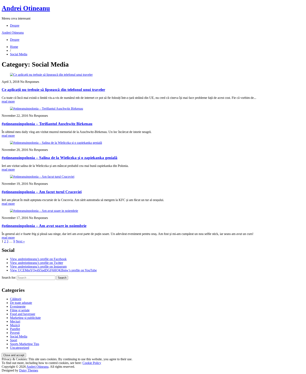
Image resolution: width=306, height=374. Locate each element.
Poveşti (15, 332)
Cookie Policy (91, 363)
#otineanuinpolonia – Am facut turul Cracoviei (42, 192)
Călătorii (15, 299)
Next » (20, 241)
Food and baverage (22, 314)
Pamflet (15, 329)
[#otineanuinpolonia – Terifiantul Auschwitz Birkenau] (46, 108)
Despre (14, 25)
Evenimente (18, 306)
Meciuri (15, 321)
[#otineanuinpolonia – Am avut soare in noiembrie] (44, 210)
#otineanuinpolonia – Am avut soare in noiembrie (44, 226)
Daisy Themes (28, 370)
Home (14, 46)
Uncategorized (19, 347)
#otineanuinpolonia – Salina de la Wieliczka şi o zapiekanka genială (59, 157)
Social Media (18, 54)
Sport (13, 340)
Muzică (15, 325)
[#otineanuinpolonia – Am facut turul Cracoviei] (42, 176)
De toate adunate (21, 302)
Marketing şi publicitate (25, 317)
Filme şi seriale (20, 310)
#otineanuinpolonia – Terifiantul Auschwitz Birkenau (47, 124)
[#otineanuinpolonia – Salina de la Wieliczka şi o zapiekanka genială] (56, 142)
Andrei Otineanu (26, 8)
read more (8, 101)
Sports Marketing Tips (24, 344)
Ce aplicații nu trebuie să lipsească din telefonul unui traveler (53, 89)
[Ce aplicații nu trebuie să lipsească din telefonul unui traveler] (51, 74)
